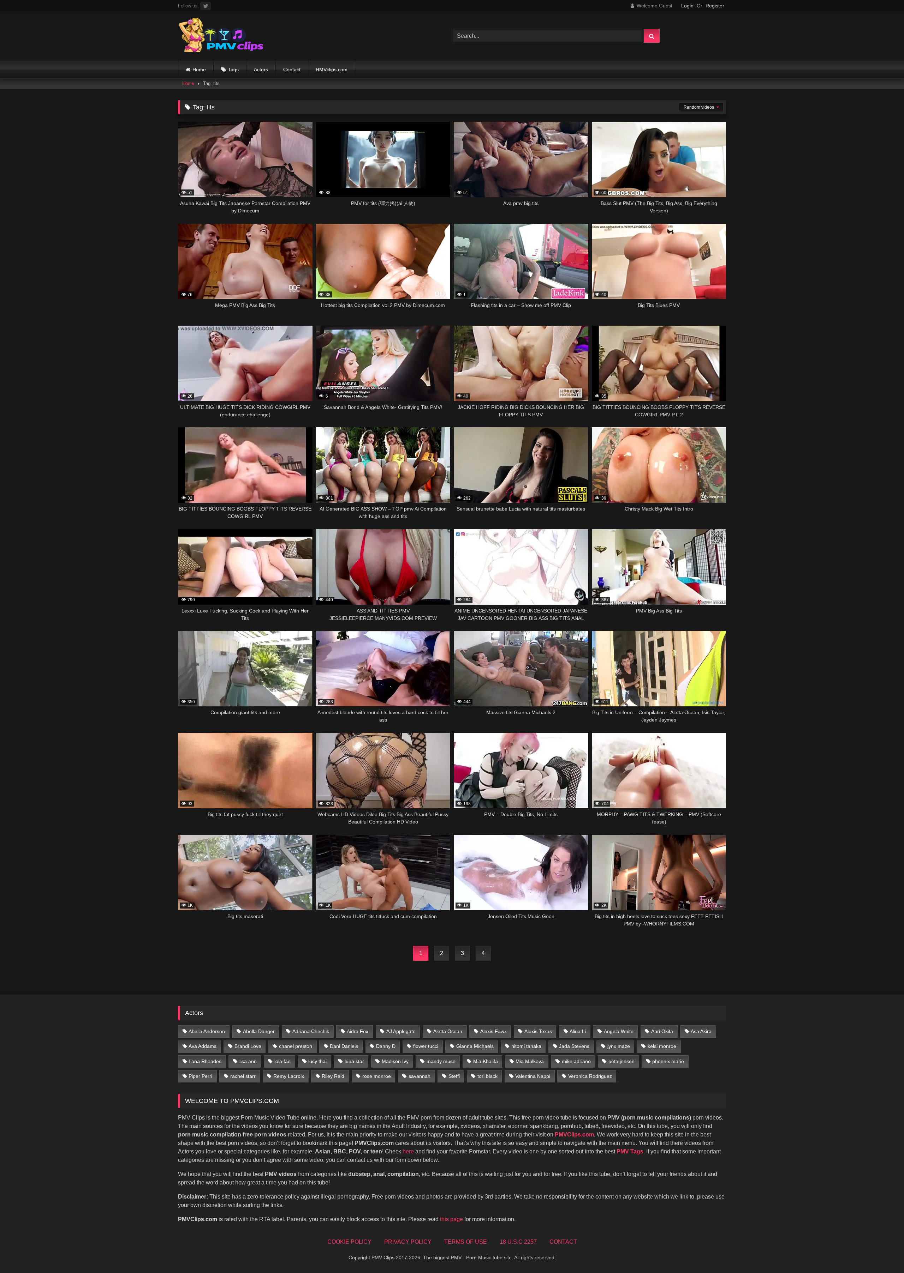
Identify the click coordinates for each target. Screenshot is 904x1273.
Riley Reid (333, 1076)
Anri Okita (662, 1031)
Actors (261, 69)
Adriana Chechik (310, 1031)
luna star (354, 1061)
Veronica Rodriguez (590, 1076)
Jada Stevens (574, 1046)
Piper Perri (200, 1076)
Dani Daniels (344, 1046)
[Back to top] (882, 1252)
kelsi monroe (662, 1046)
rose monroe (376, 1076)
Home (199, 69)
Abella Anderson (207, 1031)
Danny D (386, 1046)
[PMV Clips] (221, 36)
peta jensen (621, 1061)
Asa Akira (701, 1031)
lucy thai (317, 1061)
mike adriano (576, 1061)
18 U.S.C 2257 (518, 1242)
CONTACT (563, 1242)
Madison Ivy (395, 1061)
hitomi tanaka (526, 1046)
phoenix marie (668, 1061)
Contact (292, 69)
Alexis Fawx (493, 1031)
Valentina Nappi (532, 1076)
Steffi (454, 1076)
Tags (233, 69)
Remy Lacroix (288, 1076)
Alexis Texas (538, 1031)
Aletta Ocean (447, 1031)
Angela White (619, 1031)
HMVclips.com (331, 69)
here (408, 1151)
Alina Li (578, 1031)
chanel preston (295, 1046)
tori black (487, 1076)
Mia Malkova (530, 1061)
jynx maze (618, 1046)
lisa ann (248, 1061)
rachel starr (243, 1076)
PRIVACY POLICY (408, 1242)
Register (715, 5)
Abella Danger (259, 1031)
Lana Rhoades (205, 1061)
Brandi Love (247, 1046)
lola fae (282, 1061)
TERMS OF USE (465, 1242)
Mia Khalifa (485, 1061)
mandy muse (441, 1061)
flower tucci (425, 1046)
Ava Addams (202, 1046)
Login (687, 5)
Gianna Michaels (475, 1046)
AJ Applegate (401, 1031)
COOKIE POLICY (349, 1242)
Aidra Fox (357, 1031)
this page (451, 1219)
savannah (419, 1076)
